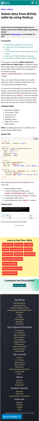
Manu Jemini (16, 34)
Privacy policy (19, 385)
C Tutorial (19, 358)
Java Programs (19, 337)
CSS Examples (19, 351)
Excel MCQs (19, 324)
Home (3, 9)
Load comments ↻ (19, 285)
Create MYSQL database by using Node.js (19, 45)
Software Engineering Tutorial (19, 369)
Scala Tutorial (19, 372)
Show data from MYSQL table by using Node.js (21, 58)
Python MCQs (8, 245)
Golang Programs (19, 342)
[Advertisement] (15, 22)
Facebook (19, 405)
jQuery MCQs (7, 254)
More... (19, 374)
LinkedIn (19, 407)
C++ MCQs (28, 245)
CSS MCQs (28, 249)
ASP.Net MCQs (29, 254)
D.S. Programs (19, 340)
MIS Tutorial (19, 367)
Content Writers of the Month (19, 396)
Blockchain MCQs (19, 306)
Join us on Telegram (10, 417)
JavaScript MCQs (16, 249)
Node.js (10, 9)
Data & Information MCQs (12, 268)
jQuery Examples (19, 349)
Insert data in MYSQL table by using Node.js (20, 56)
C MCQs (6, 249)
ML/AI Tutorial (19, 365)
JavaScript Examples (19, 347)
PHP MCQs (18, 254)
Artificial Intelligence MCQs (12, 259)
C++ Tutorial (19, 360)
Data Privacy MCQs (10, 264)
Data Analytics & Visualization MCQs (19, 310)
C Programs (19, 330)
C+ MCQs (19, 317)
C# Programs (19, 344)
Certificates (19, 394)
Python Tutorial (19, 362)
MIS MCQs (19, 312)
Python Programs (19, 335)
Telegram (19, 403)
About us (19, 380)
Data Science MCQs (10, 273)
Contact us (19, 383)
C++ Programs (19, 333)
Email (19, 409)
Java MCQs (19, 245)
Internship (19, 391)
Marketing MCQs (19, 303)
